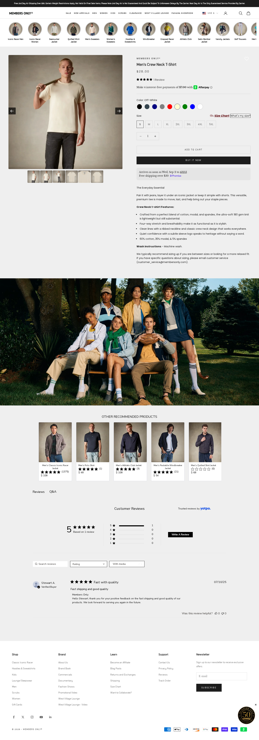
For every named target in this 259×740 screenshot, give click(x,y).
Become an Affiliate (120, 662)
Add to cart (194, 150)
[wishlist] (233, 13)
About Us (63, 662)
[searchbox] (50, 564)
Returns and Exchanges (123, 675)
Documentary (65, 681)
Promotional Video (67, 693)
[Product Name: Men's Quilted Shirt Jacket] (205, 451)
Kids (113, 13)
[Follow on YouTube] (41, 717)
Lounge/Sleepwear (22, 681)
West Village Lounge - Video (72, 705)
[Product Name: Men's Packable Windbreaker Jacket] (167, 451)
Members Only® (149, 58)
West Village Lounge (157, 13)
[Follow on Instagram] (32, 717)
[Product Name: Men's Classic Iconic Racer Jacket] (55, 451)
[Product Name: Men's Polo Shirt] (92, 451)
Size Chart (115, 687)
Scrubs (122, 13)
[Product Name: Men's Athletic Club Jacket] (130, 451)
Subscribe (209, 688)
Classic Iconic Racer (22, 662)
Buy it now (193, 160)
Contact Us (164, 662)
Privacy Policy (166, 668)
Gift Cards (17, 705)
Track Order (165, 681)
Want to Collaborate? (121, 693)
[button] (131, 526)
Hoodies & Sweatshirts (23, 668)
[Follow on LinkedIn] (50, 717)
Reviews (163, 675)
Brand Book (64, 668)
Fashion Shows (66, 687)
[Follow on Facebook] (14, 717)
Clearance (136, 13)
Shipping (115, 681)
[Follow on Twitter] (23, 717)
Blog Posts (115, 668)
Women (104, 13)
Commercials (65, 675)
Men (94, 13)
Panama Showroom (182, 13)
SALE (68, 13)
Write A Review (180, 534)
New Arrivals (82, 13)
